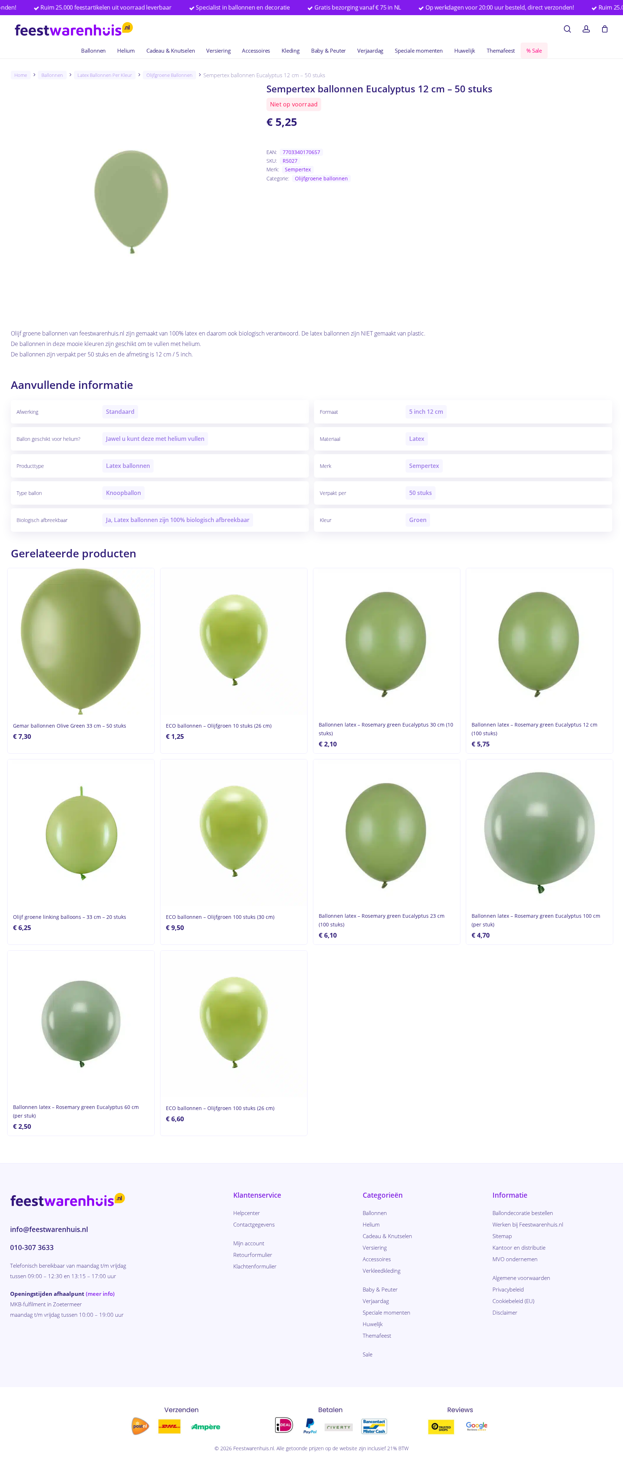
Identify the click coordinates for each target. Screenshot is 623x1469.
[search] (567, 29)
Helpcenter (246, 1212)
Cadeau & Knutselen (387, 1236)
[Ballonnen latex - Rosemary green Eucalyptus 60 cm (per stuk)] (81, 1024)
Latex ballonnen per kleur (105, 75)
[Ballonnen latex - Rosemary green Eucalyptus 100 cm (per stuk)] (539, 832)
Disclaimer (504, 1312)
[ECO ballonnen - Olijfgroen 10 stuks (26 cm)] (233, 641)
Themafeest (377, 1335)
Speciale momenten (386, 1312)
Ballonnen (52, 75)
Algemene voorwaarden (521, 1277)
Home (20, 75)
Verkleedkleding (382, 1270)
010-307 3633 (32, 1247)
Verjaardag (376, 1300)
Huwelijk (373, 1324)
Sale (367, 1354)
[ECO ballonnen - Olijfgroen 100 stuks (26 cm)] (233, 1024)
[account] (586, 29)
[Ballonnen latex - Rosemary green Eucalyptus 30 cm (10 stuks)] (386, 641)
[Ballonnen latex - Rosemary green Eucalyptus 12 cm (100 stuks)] (539, 641)
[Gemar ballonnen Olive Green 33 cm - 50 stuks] (81, 641)
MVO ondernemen (515, 1259)
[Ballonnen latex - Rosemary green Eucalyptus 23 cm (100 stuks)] (386, 832)
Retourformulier (252, 1254)
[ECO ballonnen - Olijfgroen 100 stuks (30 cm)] (233, 832)
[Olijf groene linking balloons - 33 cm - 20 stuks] (81, 832)
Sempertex (298, 169)
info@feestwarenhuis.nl (49, 1229)
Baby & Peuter (380, 1289)
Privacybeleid (508, 1289)
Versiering (375, 1247)
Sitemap (502, 1236)
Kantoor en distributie (518, 1247)
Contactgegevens (254, 1224)
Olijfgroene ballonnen (169, 75)
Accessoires (377, 1259)
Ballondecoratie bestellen (522, 1212)
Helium (371, 1224)
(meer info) (100, 1293)
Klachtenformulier (255, 1266)
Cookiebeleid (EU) (513, 1300)
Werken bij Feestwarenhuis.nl (527, 1224)
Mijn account (248, 1243)
